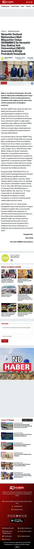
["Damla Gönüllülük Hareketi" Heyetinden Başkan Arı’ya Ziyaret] (8, 274)
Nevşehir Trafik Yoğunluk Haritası (7, 532)
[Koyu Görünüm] (27, 2)
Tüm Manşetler (8, 536)
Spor (22, 6)
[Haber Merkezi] (5, 258)
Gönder (4, 341)
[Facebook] (8, 516)
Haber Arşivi (7, 539)
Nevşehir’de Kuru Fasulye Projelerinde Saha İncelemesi (25, 314)
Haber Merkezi (14, 257)
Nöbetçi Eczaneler (9, 528)
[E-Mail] (11, 260)
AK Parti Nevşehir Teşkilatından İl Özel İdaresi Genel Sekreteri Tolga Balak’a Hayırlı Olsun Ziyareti (25, 297)
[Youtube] (17, 516)
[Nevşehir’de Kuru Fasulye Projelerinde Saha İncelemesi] (25, 307)
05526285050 (18, 506)
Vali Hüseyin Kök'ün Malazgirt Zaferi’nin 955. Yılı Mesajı (25, 281)
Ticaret (28, 6)
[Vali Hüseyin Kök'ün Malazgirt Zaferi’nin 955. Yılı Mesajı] (25, 274)
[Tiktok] (20, 516)
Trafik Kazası (5, 6)
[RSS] (25, 516)
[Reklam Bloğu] (17, 363)
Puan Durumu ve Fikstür (25, 531)
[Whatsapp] (22, 516)
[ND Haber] (8, 2)
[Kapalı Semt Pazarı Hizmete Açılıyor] (8, 289)
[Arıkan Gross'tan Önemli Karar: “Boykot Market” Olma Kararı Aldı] (8, 307)
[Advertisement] (17, 398)
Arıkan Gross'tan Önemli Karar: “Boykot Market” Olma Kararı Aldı (8, 314)
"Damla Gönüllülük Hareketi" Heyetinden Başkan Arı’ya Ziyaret (7, 281)
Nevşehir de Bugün (13, 31)
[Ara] (29, 2)
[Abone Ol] (32, 83)
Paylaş (4, 83)
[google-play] (17, 521)
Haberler (3, 31)
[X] (11, 516)
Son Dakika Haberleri (24, 536)
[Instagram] (14, 516)
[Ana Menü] (31, 2)
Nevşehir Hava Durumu (25, 528)
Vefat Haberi (15, 6)
